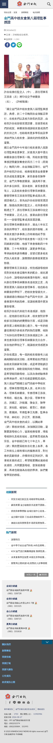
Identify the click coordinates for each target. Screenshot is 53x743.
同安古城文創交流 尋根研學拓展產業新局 (29, 499)
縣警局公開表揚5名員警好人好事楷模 (29, 563)
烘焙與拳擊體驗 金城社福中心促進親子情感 (29, 511)
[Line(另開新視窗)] (14, 702)
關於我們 (6, 644)
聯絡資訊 (41, 709)
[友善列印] (28, 702)
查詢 (49, 4)
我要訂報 (6, 663)
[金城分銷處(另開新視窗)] (31, 590)
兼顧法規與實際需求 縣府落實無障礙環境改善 (29, 523)
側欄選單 (4, 4)
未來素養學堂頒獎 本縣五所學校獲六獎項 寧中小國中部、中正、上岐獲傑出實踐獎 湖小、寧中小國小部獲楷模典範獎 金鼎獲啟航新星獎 (29, 557)
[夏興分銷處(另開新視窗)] (29, 628)
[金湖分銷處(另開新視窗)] (36, 603)
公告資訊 (6, 676)
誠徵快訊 (15, 539)
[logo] (26, 4)
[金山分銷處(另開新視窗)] (31, 615)
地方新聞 (36, 12)
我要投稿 (6, 657)
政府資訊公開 (8, 682)
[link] (7, 44)
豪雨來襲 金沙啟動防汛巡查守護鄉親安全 (29, 505)
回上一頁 (31, 575)
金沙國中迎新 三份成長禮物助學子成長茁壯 (29, 517)
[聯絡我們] (23, 702)
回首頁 (44, 575)
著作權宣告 (8, 709)
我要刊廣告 (7, 669)
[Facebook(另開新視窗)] (10, 702)
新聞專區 (24, 12)
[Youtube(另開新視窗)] (19, 702)
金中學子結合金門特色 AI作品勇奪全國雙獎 (29, 545)
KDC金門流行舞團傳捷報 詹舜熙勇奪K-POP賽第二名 (29, 551)
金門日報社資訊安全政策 (25, 709)
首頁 (15, 12)
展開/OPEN (47, 642)
